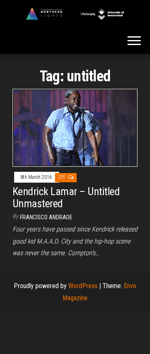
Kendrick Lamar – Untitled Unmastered (66, 197)
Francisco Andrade (46, 217)
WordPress (83, 286)
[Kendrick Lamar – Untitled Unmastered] (75, 127)
